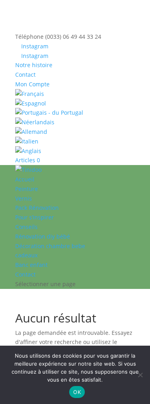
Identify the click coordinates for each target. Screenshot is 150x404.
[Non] (140, 375)
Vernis (23, 198)
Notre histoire (33, 65)
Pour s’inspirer (34, 217)
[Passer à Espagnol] (75, 103)
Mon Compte (32, 84)
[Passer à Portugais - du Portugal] (75, 112)
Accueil (24, 179)
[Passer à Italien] (75, 141)
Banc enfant (31, 265)
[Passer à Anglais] (75, 151)
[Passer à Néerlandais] (75, 122)
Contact (25, 74)
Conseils (26, 227)
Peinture (26, 189)
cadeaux (26, 255)
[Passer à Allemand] (75, 132)
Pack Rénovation (37, 207)
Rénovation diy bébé (42, 236)
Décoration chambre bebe (50, 246)
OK (77, 392)
